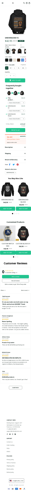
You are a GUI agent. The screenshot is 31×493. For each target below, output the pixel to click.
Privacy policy (10, 459)
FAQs (8, 448)
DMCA (8, 451)
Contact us (10, 442)
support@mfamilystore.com (14, 431)
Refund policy (10, 472)
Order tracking (10, 445)
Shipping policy (10, 466)
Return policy (10, 469)
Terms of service (11, 463)
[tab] (17, 32)
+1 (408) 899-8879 (11, 429)
